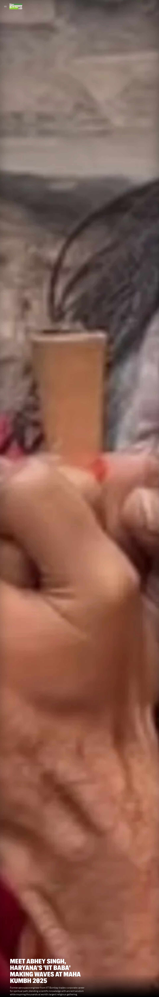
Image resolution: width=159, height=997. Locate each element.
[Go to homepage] (15, 6)
